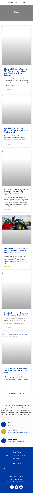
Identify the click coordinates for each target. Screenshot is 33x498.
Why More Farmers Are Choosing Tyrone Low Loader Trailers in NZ (16, 130)
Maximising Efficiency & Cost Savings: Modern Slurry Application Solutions (16, 192)
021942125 (10, 425)
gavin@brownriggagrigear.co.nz (16, 441)
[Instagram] (16, 487)
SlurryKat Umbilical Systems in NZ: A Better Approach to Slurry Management (15, 250)
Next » (22, 393)
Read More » (7, 89)
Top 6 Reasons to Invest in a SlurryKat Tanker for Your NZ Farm (15, 370)
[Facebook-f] (12, 487)
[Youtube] (21, 487)
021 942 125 (18, 479)
